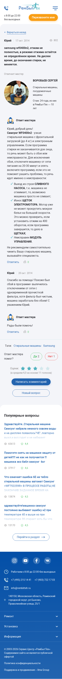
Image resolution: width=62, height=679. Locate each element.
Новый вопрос (31, 393)
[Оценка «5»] (48, 368)
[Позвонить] (6, 9)
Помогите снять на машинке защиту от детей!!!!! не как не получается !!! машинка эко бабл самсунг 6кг (29, 457)
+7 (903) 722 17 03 (45, 579)
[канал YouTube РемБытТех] (25, 560)
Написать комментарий (31, 381)
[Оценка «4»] (41, 368)
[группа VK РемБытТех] (47, 560)
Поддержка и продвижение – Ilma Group (26, 670)
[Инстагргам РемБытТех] (14, 560)
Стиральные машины (27, 345)
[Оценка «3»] (35, 368)
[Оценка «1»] (23, 368)
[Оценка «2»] (29, 368)
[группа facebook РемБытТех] (36, 560)
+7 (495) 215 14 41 (21, 579)
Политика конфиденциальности (22, 663)
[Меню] (55, 8)
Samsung (49, 345)
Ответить (13, 262)
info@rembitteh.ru (21, 588)
